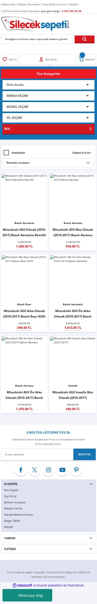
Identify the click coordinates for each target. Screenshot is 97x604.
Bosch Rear (24, 304)
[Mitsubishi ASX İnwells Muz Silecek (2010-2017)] (73, 359)
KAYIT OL (84, 454)
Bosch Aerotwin (24, 223)
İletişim (8, 527)
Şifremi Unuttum (15, 502)
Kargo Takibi (12, 520)
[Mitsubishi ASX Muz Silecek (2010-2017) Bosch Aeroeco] (73, 197)
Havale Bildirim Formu (18, 514)
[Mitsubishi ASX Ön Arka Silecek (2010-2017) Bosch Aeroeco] (24, 359)
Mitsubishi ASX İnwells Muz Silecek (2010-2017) (72, 395)
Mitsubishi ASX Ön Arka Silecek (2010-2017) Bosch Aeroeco (24, 395)
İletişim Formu (13, 508)
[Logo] (35, 24)
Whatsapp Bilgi (30, 595)
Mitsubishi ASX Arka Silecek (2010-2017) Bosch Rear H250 (24, 313)
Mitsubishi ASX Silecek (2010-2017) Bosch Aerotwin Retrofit (24, 232)
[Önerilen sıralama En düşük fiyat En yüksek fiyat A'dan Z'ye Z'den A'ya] (48, 162)
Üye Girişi (10, 496)
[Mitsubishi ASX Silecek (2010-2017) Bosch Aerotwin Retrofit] (24, 197)
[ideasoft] (22, 585)
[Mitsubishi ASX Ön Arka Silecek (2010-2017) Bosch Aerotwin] (73, 278)
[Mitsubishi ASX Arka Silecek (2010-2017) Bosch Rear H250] (24, 278)
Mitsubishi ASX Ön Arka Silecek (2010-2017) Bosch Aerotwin (73, 314)
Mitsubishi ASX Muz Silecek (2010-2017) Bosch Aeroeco (72, 232)
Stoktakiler (18, 152)
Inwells (72, 385)
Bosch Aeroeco (73, 223)
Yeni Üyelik (11, 490)
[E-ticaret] (47, 585)
